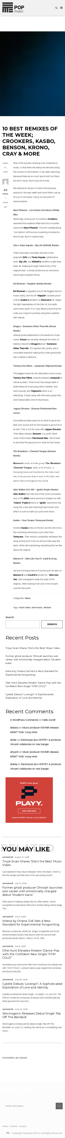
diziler (13, 739)
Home (5, 1126)
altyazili (14, 751)
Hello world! (49, 719)
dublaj (13, 764)
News (27, 598)
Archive (14, 1126)
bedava (14, 727)
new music (37, 607)
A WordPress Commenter (24, 719)
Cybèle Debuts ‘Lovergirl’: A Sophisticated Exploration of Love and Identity (32, 985)
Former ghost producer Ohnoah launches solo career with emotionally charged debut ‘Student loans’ (33, 660)
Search (10, 617)
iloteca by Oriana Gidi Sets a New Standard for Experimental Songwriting (30, 922)
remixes (47, 607)
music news (25, 607)
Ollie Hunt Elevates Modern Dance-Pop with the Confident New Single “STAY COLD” (30, 954)
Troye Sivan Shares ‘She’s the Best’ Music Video (33, 648)
